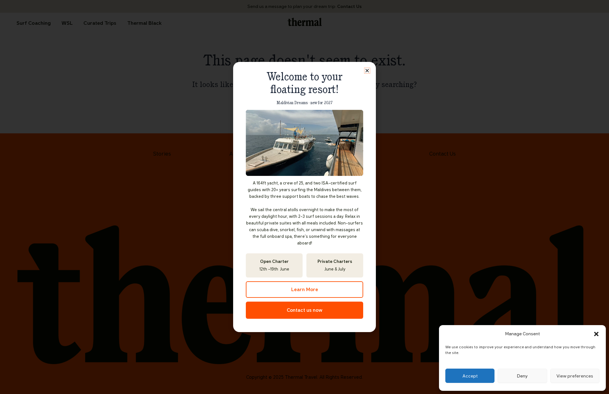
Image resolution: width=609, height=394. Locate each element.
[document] (304, 197)
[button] (596, 334)
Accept (470, 375)
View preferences (574, 375)
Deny (522, 375)
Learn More (304, 289)
